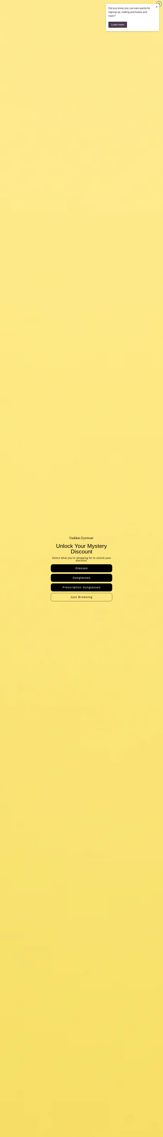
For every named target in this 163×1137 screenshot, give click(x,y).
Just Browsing (81, 597)
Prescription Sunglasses (82, 587)
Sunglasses (82, 577)
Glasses (81, 568)
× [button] (157, 6)
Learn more (117, 24)
